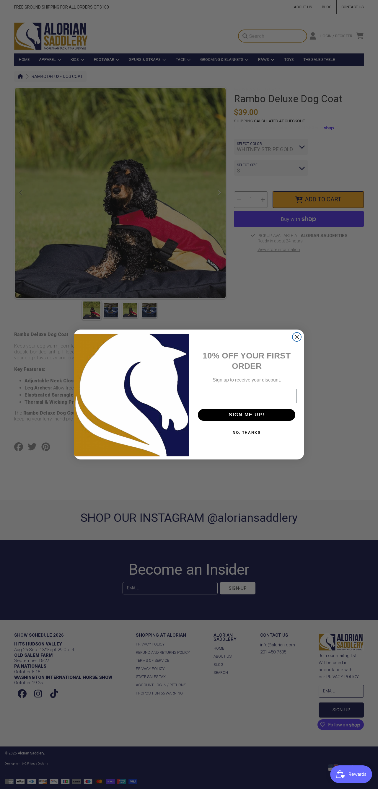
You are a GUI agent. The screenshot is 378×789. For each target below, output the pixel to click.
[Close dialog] (296, 336)
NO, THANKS (247, 433)
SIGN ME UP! (247, 414)
